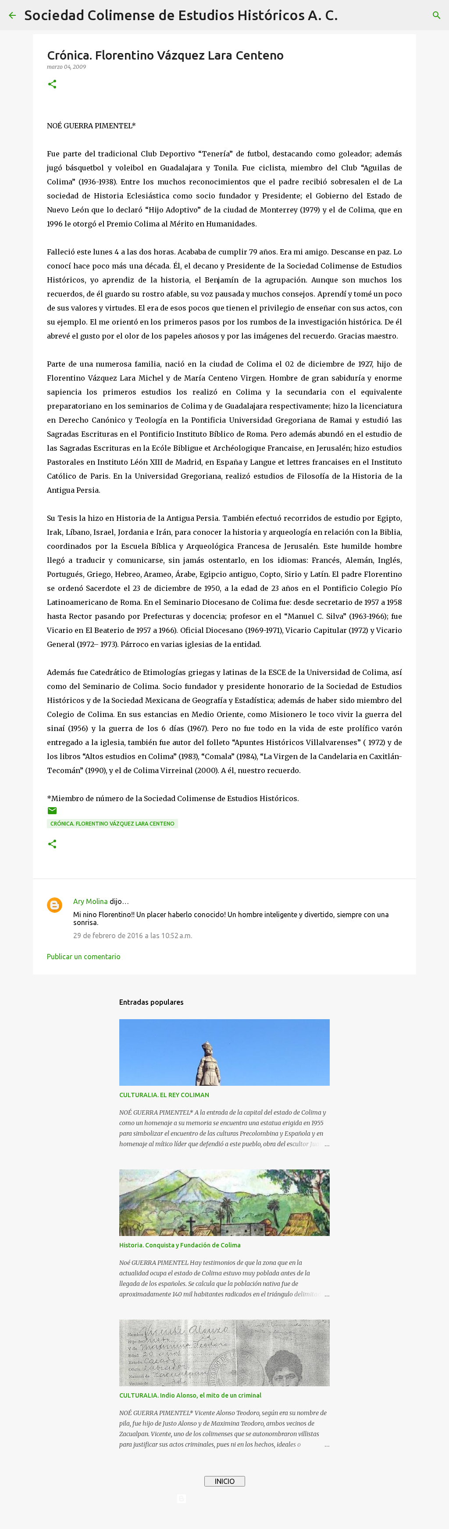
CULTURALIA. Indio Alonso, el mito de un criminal (190, 1395)
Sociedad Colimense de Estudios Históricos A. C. (181, 15)
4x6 (251, 1516)
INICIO (225, 1481)
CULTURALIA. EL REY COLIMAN (164, 1094)
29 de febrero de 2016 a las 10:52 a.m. (132, 935)
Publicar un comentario (84, 956)
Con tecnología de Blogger (230, 1499)
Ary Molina (90, 901)
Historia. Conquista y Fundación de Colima (180, 1245)
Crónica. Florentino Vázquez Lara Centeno (112, 823)
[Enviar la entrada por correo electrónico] (52, 814)
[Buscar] (350, 15)
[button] (52, 85)
